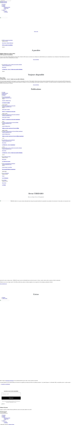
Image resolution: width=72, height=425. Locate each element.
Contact (3, 420)
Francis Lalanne (4, 167)
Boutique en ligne (7, 417)
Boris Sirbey (4, 67)
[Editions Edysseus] (3, 2)
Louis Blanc (10, 167)
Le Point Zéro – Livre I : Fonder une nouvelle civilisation (12, 69)
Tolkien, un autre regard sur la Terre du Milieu (10, 128)
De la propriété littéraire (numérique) (8, 169)
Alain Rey (3, 100)
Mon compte (6, 418)
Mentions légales (11, 424)
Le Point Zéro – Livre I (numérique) (8, 144)
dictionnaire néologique (10, 380)
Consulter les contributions (5, 384)
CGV (5, 419)
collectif (8, 109)
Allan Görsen (4, 109)
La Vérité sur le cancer (6, 161)
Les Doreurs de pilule (6, 102)
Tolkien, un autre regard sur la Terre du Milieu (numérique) (13, 136)
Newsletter (6, 422)
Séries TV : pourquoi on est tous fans (8, 111)
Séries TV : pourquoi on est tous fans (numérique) (11, 119)
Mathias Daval (8, 100)
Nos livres (3, 415)
